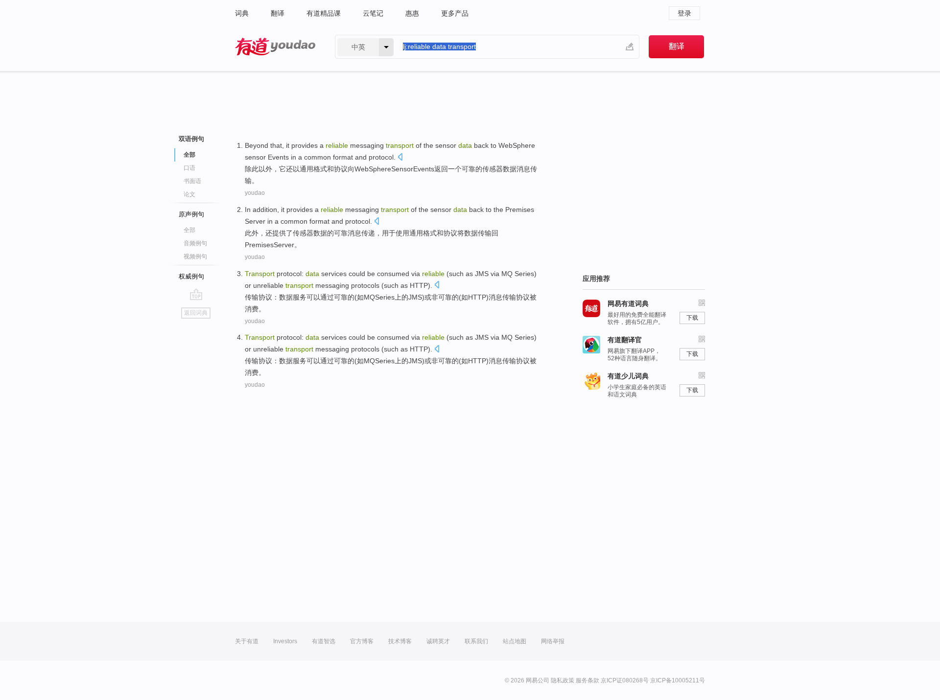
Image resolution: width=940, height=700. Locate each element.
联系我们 (476, 641)
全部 (189, 230)
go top (196, 294)
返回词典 (196, 312)
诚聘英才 (438, 641)
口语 (189, 167)
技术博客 (400, 641)
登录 (684, 13)
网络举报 (552, 641)
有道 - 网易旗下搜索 (275, 47)
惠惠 (412, 13)
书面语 (192, 181)
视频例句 (195, 256)
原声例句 (191, 214)
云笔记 (373, 13)
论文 (189, 194)
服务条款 (587, 680)
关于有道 (246, 641)
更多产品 (455, 13)
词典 (242, 13)
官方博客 (362, 641)
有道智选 (323, 641)
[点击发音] (400, 158)
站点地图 (514, 641)
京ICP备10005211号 (677, 680)
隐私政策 (562, 680)
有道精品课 (323, 13)
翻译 (277, 13)
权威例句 (191, 276)
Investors (285, 641)
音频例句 (195, 243)
